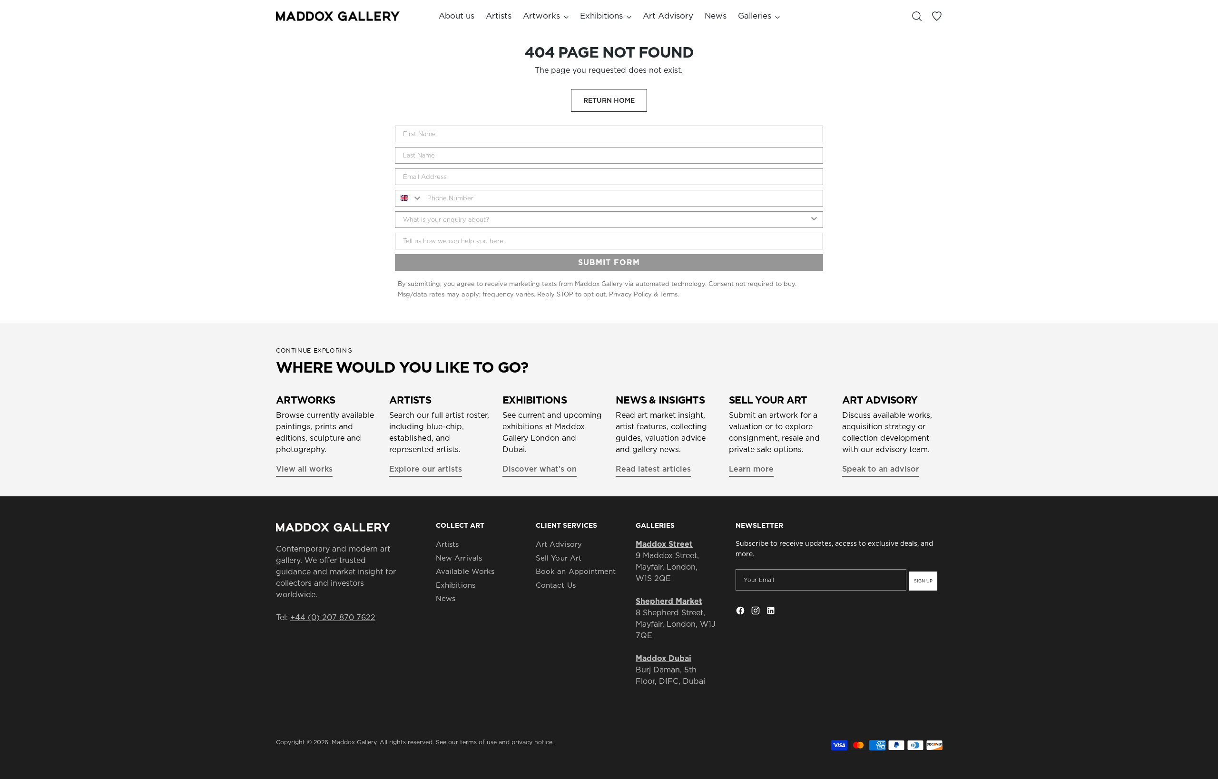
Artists (447, 544)
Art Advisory (559, 544)
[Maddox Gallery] (338, 16)
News (445, 598)
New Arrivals (459, 558)
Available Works (465, 571)
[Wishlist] (936, 16)
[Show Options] (814, 219)
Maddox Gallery (354, 742)
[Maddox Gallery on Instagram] (756, 612)
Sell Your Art (558, 558)
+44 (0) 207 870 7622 (332, 617)
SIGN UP (923, 581)
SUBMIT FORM (609, 262)
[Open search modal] (916, 16)
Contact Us (556, 585)
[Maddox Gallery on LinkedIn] (771, 612)
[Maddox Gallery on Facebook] (741, 612)
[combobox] (408, 198)
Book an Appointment (576, 571)
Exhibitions (455, 585)
